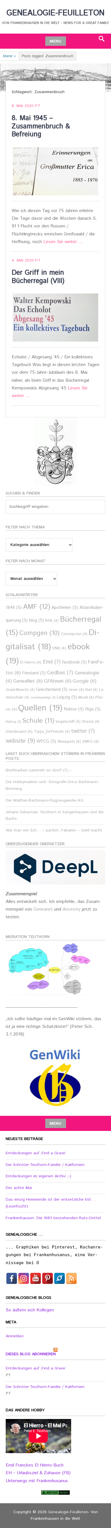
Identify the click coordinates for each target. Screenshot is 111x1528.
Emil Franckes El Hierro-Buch (34, 1465)
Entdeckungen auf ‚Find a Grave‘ (36, 1153)
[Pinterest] (47, 1278)
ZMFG (90, 741)
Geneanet (43, 909)
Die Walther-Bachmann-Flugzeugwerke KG (44, 800)
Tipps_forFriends (52, 731)
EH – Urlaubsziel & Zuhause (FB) (38, 1473)
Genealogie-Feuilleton (55, 13)
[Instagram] (23, 1278)
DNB (59, 648)
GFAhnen (57, 681)
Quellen (40, 708)
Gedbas (60, 673)
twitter (83, 731)
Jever (76, 690)
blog (36, 620)
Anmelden (15, 1336)
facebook (74, 662)
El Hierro (30, 662)
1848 (14, 607)
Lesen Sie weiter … (63, 242)
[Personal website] (59, 1278)
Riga (92, 709)
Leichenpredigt (43, 697)
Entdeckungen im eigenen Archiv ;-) (38, 1176)
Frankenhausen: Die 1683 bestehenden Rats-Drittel (53, 1218)
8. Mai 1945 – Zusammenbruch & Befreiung (41, 126)
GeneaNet (27, 681)
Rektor (74, 709)
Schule (38, 721)
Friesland (34, 673)
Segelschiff (68, 721)
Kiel (91, 690)
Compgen (39, 633)
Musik (86, 697)
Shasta (91, 721)
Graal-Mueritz (20, 690)
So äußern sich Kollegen (30, 1310)
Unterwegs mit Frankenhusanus (37, 1481)
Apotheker (65, 607)
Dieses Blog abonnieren (31, 1354)
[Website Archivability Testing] (55, 1492)
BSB (52, 620)
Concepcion (74, 634)
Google (84, 681)
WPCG (46, 741)
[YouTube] (35, 1278)
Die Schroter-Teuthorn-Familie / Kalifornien (45, 1165)
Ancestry (72, 909)
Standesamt (19, 731)
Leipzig (67, 697)
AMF (36, 607)
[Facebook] (11, 1278)
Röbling (13, 722)
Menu (55, 41)
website (20, 741)
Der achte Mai (19, 1188)
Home (9, 56)
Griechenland (51, 689)
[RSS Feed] (71, 1278)
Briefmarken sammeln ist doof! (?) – (38, 770)
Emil (52, 662)
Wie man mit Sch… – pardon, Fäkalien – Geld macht (54, 830)
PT (37, 106)
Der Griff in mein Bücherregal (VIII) (38, 277)
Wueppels (69, 741)
